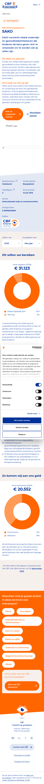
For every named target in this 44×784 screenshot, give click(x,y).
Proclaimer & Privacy (22, 762)
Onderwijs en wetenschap (17, 648)
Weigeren (22, 434)
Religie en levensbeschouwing (18, 656)
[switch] (38, 391)
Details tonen (32, 413)
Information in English (22, 755)
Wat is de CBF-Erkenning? (14, 686)
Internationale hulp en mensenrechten (15, 621)
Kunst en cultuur (12, 631)
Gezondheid (25, 611)
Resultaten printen (35, 114)
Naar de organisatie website (10, 114)
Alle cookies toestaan (22, 420)
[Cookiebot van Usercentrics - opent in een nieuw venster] (32, 347)
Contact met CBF (20, 747)
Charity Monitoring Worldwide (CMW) (16, 780)
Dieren (8, 611)
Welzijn (8, 664)
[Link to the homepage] (10, 5)
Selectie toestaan (22, 427)
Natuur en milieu (12, 639)
